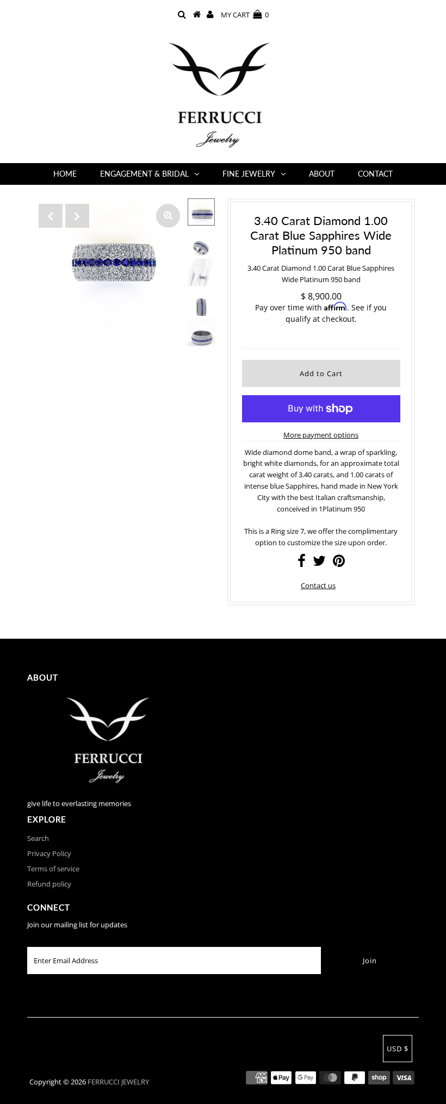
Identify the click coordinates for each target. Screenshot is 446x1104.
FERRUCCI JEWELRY (118, 1082)
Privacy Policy (49, 853)
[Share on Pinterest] (339, 563)
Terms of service (53, 869)
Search (38, 838)
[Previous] (51, 216)
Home (65, 173)
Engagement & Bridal (144, 173)
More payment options (320, 435)
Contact (375, 173)
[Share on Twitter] (319, 563)
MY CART (245, 15)
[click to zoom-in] (168, 216)
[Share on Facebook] (302, 563)
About (321, 173)
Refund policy (49, 884)
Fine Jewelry (248, 173)
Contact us (318, 585)
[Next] (77, 216)
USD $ (397, 1048)
